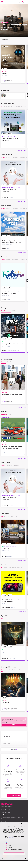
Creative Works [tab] (16, 42)
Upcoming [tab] (8, 157)
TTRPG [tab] (13, 310)
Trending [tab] (3, 465)
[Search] (18, 2)
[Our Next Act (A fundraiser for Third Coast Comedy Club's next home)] (13, 224)
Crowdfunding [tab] (15, 157)
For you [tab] (3, 157)
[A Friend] (13, 57)
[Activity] (21, 1)
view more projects (22, 86)
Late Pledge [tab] (22, 157)
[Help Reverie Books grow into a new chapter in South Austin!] (13, 275)
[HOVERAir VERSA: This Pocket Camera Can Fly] (13, 173)
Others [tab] (25, 310)
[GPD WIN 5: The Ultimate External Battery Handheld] (13, 583)
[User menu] (24, 2)
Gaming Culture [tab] (24, 42)
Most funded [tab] (9, 465)
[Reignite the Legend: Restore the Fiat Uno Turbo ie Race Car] (13, 430)
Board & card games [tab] (6, 310)
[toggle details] (24, 83)
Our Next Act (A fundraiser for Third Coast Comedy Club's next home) (11, 242)
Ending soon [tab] (16, 465)
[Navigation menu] (26, 1)
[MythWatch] (13, 532)
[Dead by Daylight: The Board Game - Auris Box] (13, 326)
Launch (13, 724)
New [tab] (10, 414)
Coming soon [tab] (4, 414)
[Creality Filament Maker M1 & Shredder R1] (13, 122)
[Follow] (3, 389)
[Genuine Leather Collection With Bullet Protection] (13, 377)
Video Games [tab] (20, 310)
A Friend (4, 73)
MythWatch (5, 549)
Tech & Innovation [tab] (8, 42)
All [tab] (1, 42)
